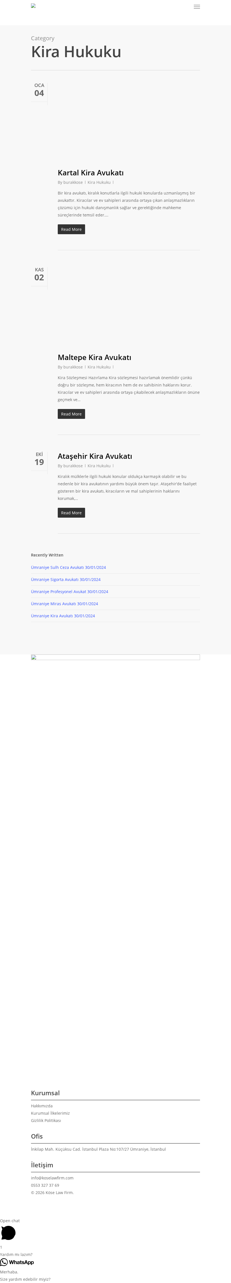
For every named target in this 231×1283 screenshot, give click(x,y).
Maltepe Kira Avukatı (94, 357)
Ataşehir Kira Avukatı (95, 456)
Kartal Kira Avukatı (91, 172)
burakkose (73, 182)
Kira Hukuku (99, 182)
